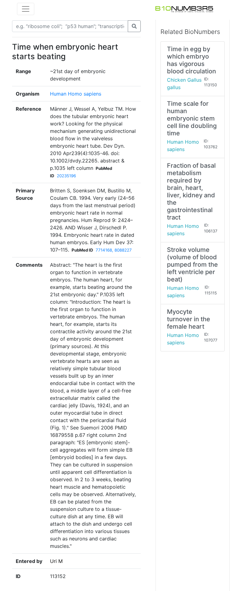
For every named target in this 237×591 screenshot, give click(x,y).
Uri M (56, 561)
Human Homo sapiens (75, 94)
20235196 (66, 175)
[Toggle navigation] (25, 9)
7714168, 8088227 (114, 250)
